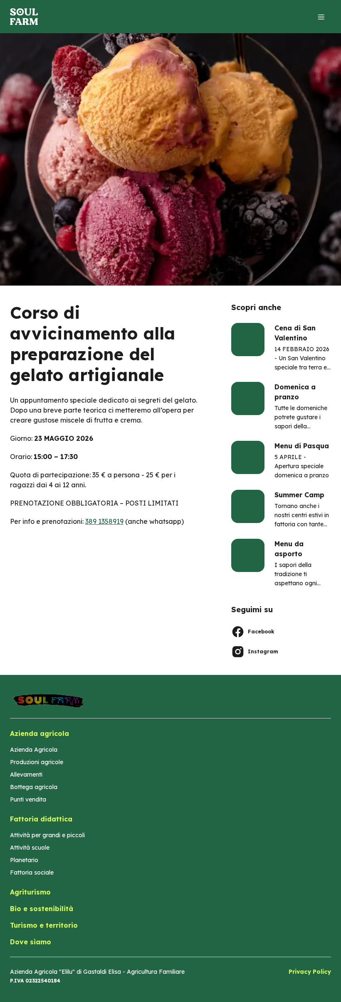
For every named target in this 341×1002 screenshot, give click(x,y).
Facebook (261, 631)
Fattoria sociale (32, 872)
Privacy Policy (310, 971)
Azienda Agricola (33, 749)
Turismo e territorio (44, 925)
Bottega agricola (33, 787)
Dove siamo (30, 942)
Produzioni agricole (36, 762)
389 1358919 (104, 521)
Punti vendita (28, 799)
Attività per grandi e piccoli (47, 835)
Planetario (24, 860)
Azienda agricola (39, 733)
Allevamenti (26, 774)
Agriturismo (30, 892)
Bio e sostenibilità (41, 908)
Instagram (263, 651)
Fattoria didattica (41, 819)
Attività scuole (29, 847)
